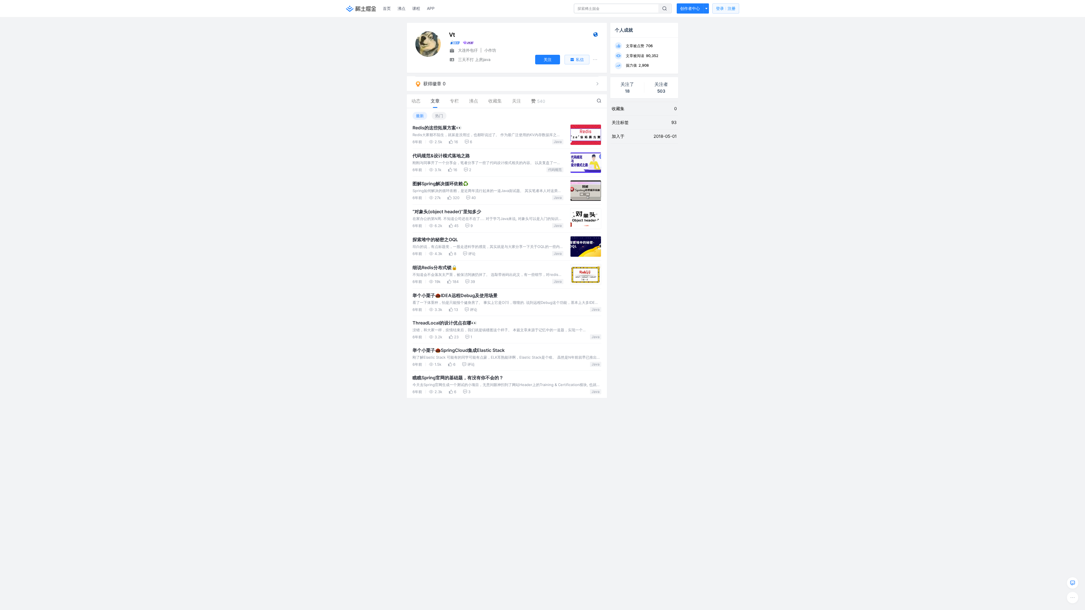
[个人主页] (595, 36)
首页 (387, 8)
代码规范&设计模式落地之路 (441, 155)
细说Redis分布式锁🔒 (435, 267)
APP (431, 8)
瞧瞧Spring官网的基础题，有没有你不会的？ (458, 377)
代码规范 (555, 169)
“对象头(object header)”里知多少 (447, 211)
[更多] (1072, 597)
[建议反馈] (1072, 583)
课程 (416, 8)
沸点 (401, 8)
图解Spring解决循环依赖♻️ (440, 183)
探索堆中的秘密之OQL (435, 239)
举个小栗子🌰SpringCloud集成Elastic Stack (459, 350)
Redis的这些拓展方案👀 (437, 127)
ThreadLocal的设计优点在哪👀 (445, 323)
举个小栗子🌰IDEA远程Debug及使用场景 (455, 295)
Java (558, 142)
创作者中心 (690, 8)
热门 (439, 115)
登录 (725, 8)
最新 (420, 115)
